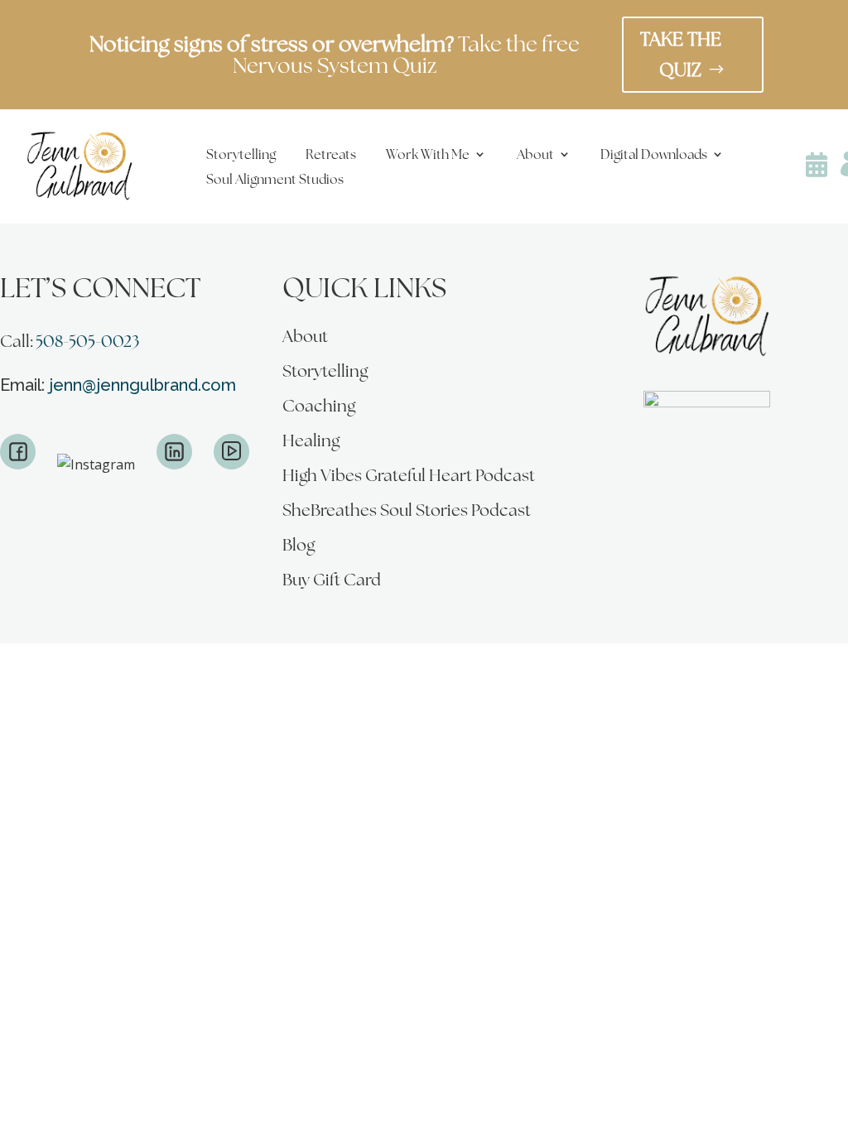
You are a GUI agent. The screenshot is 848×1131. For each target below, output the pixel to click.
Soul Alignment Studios (275, 180)
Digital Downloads (653, 155)
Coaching (318, 408)
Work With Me (428, 155)
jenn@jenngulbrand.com (142, 385)
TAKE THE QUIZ (680, 54)
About (535, 155)
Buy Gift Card (331, 582)
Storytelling (241, 155)
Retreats (331, 155)
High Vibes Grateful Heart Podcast (408, 477)
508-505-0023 (87, 341)
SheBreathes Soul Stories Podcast (406, 512)
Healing (311, 443)
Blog (298, 547)
